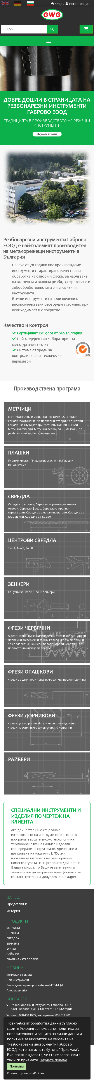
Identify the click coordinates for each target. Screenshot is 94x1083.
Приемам (17, 1066)
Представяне (17, 904)
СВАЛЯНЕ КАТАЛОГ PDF (22, 959)
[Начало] (46, 10)
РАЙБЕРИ (13, 954)
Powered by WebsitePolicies (25, 1073)
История (13, 911)
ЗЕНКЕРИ (13, 943)
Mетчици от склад (19, 975)
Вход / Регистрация (71, 3)
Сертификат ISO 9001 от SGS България (49, 333)
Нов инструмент (18, 980)
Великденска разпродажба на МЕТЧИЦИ (35, 985)
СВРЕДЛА (13, 938)
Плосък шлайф (17, 990)
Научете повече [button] (47, 134)
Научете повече (53, 1060)
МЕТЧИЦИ (13, 928)
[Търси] (53, 29)
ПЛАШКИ (13, 933)
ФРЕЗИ (11, 949)
